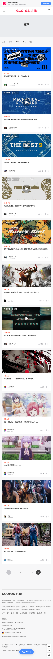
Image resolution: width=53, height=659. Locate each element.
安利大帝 (6, 289)
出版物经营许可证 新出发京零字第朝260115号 (14, 636)
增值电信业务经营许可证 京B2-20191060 (12, 622)
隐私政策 (37, 645)
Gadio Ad (7, 116)
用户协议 (29, 645)
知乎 (3, 613)
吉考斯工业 (23, 613)
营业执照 (4, 619)
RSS (45, 613)
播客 (17, 613)
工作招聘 (5, 647)
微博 (8, 613)
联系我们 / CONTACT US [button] (9, 645)
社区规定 (44, 645)
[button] (27, 59)
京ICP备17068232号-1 (7, 625)
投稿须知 (22, 645)
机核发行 (39, 613)
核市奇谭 (6, 73)
